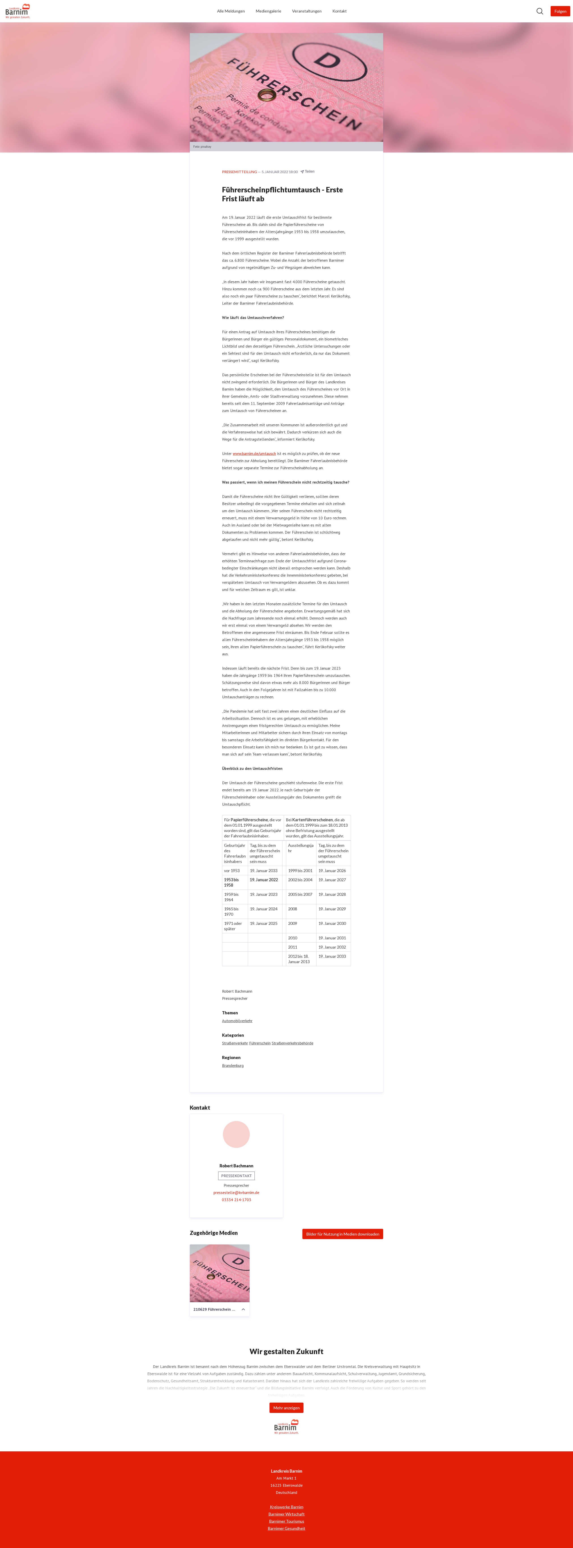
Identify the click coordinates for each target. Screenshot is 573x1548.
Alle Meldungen (231, 10)
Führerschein (260, 1043)
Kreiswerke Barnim (286, 1506)
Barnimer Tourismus (286, 1521)
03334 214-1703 (236, 1199)
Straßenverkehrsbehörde (292, 1043)
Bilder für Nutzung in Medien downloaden (342, 1234)
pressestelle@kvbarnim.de (236, 1192)
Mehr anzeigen (286, 1407)
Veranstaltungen (307, 10)
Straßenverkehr (235, 1043)
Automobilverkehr (237, 1020)
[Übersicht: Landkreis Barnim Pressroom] (18, 11)
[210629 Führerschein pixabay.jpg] (220, 1273)
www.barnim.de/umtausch (254, 453)
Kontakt (339, 10)
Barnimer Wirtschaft (286, 1514)
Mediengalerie (268, 10)
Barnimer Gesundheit (286, 1528)
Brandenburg (233, 1065)
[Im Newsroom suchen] (539, 11)
